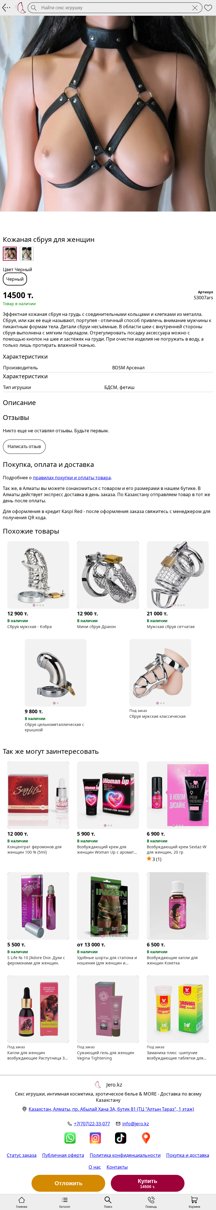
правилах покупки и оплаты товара (72, 477)
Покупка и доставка (187, 1155)
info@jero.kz (135, 1124)
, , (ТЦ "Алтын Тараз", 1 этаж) (111, 1109)
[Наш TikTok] (120, 1138)
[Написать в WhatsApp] (70, 1138)
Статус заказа (22, 1155)
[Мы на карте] (146, 1138)
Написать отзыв (24, 446)
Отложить (68, 1183)
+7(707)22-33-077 (92, 1124)
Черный (15, 279)
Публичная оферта (63, 1155)
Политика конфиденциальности (125, 1155)
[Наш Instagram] (95, 1138)
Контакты (117, 1167)
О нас (95, 1167)
